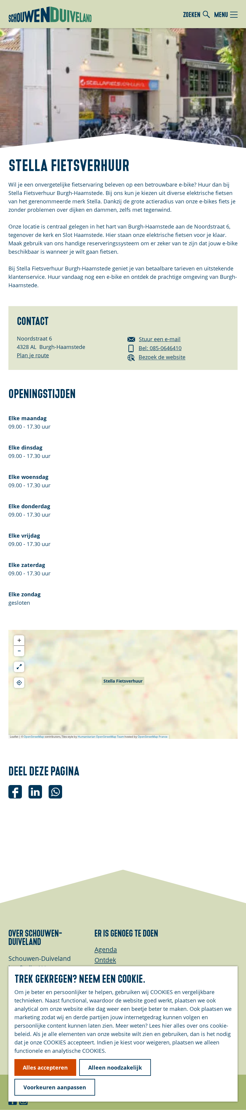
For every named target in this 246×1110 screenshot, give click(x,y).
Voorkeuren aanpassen (54, 1087)
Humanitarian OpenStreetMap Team (101, 737)
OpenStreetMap (34, 737)
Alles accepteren (45, 1067)
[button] (123, 684)
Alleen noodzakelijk (115, 1067)
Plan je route (33, 355)
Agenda (105, 949)
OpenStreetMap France (152, 737)
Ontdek (105, 960)
